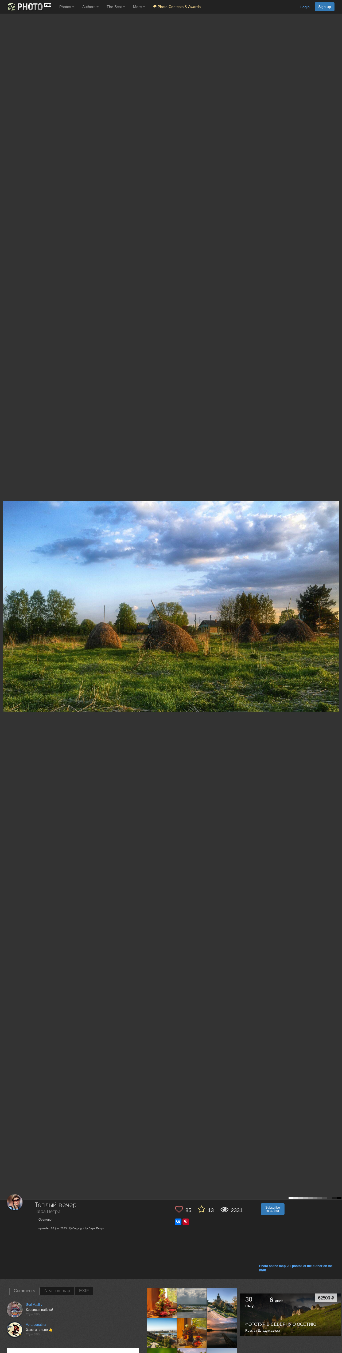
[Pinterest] (185, 1222)
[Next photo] (337, 589)
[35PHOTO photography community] (29, 6)
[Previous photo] (5, 589)
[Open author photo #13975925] (162, 1333)
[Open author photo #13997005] (162, 1303)
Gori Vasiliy (34, 1305)
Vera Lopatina (36, 1325)
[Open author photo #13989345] (192, 1303)
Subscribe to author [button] (272, 1209)
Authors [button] (89, 7)
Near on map (57, 1290)
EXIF (84, 1290)
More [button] (138, 7)
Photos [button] (65, 7)
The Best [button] (115, 7)
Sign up (324, 7)
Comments (24, 1290)
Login (305, 7)
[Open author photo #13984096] (222, 1303)
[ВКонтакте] (178, 1222)
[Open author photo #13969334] (192, 1333)
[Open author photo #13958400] (222, 1333)
